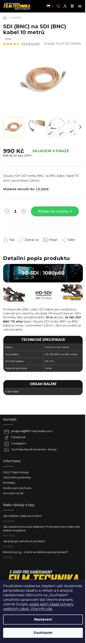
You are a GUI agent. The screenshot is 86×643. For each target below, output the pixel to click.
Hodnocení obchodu (17, 488)
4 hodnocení (31, 44)
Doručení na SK (13, 493)
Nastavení (43, 619)
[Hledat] (57, 6)
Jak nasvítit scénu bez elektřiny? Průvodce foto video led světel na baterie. (41, 528)
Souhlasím (43, 633)
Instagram (18, 443)
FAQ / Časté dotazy (16, 472)
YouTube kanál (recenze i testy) (33, 449)
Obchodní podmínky (17, 477)
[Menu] (80, 6)
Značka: (62, 44)
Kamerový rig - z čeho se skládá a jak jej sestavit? (35, 552)
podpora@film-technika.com (31, 431)
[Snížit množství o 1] (7, 212)
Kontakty (9, 482)
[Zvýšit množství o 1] (24, 212)
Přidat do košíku (53, 211)
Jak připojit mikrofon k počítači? (24, 541)
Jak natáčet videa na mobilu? (22, 515)
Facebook (18, 437)
